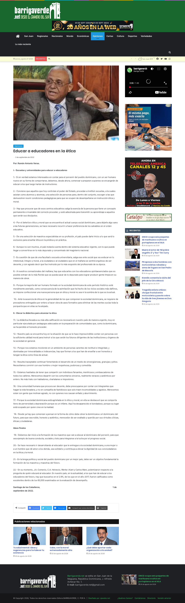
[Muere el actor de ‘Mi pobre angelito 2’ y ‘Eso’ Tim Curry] (132, 254)
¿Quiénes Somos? (125, 598)
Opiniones (98, 36)
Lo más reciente (23, 44)
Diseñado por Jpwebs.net (99, 598)
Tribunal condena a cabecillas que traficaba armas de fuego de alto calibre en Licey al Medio (88, 59)
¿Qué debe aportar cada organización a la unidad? (99, 549)
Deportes (132, 36)
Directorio (151, 598)
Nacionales (57, 36)
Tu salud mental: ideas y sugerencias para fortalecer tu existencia (28, 550)
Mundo (69, 36)
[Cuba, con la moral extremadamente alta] (66, 536)
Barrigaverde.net (76, 575)
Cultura (120, 36)
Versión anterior (164, 598)
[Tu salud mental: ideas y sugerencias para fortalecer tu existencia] (29, 536)
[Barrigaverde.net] (37, 10)
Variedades (146, 36)
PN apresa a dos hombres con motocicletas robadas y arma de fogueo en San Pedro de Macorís (157, 266)
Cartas (109, 36)
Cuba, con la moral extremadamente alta (61, 549)
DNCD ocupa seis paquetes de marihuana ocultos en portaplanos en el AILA (155, 240)
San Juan (28, 36)
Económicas (83, 36)
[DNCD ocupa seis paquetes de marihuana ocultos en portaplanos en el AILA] (132, 241)
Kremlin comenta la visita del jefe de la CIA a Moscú (156, 279)
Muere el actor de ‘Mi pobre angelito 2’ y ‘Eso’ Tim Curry (155, 251)
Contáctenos (140, 598)
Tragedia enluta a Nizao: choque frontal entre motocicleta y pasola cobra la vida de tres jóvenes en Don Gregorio (156, 296)
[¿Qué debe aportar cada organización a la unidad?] (102, 536)
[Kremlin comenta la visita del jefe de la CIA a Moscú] (132, 281)
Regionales (42, 36)
